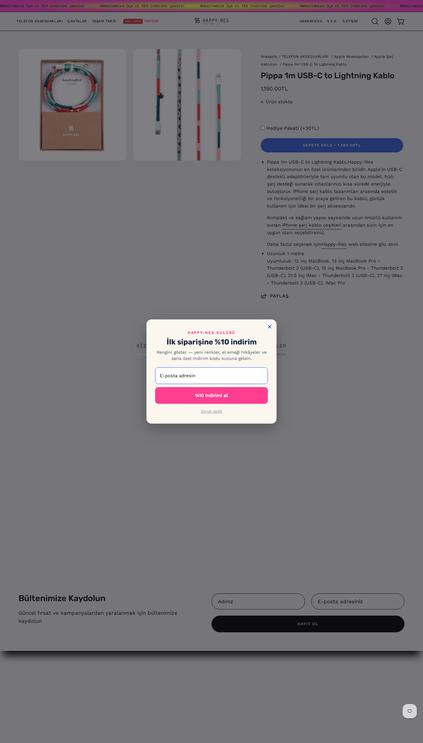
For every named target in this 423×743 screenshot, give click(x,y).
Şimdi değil (211, 411)
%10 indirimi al (211, 395)
